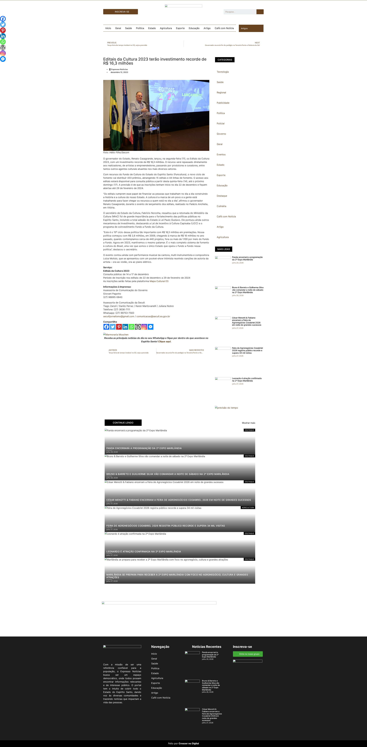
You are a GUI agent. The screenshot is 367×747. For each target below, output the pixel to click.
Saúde (128, 28)
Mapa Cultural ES (159, 281)
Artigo (207, 28)
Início (108, 28)
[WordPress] (138, 327)
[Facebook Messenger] (150, 327)
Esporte (180, 28)
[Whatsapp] (131, 327)
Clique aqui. (164, 341)
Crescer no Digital (189, 743)
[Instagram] (144, 327)
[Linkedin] (125, 327)
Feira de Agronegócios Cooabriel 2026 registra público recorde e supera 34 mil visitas (247, 350)
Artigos (244, 28)
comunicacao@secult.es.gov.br (153, 316)
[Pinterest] (119, 327)
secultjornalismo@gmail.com (118, 316)
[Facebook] (106, 327)
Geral (118, 28)
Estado (152, 28)
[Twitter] (113, 327)
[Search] (260, 11)
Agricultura (166, 28)
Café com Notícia (224, 28)
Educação (194, 28)
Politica (140, 28)
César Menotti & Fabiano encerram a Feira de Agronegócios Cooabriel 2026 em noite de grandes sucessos (246, 321)
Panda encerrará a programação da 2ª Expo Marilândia (247, 258)
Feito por (173, 743)
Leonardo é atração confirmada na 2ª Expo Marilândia (247, 379)
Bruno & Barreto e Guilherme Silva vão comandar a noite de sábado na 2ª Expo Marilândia (247, 289)
